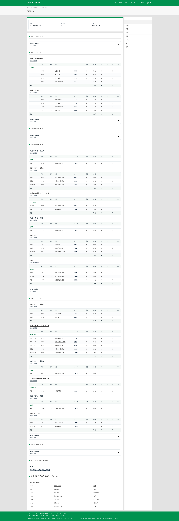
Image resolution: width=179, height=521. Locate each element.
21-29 (75, 349)
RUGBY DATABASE (33, 3)
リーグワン (134, 3)
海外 (127, 36)
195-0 (75, 408)
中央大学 (57, 78)
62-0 (75, 177)
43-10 (75, 422)
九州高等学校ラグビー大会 (39, 193)
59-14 (75, 71)
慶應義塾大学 (58, 496)
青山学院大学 (59, 107)
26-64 (75, 81)
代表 (127, 32)
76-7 (75, 313)
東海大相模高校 (59, 181)
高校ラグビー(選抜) (37, 168)
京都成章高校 (59, 345)
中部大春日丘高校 (60, 251)
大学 (120, 3)
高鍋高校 (57, 244)
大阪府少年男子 (59, 272)
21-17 (75, 272)
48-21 (75, 110)
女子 (127, 47)
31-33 (75, 184)
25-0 (75, 317)
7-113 (75, 103)
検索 (142, 3)
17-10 (75, 352)
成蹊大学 (57, 71)
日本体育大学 (36, 7)
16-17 (75, 209)
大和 (95, 496)
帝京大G (96, 493)
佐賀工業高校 (96, 25)
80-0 (75, 205)
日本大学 (57, 74)
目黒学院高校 (59, 248)
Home (28, 7)
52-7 (75, 244)
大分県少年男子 (59, 276)
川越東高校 (58, 313)
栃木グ (96, 503)
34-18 (75, 276)
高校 (114, 3)
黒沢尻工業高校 (59, 177)
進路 (126, 3)
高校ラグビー (35, 235)
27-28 (75, 280)
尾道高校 (57, 317)
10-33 (75, 391)
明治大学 (56, 489)
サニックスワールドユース (39, 326)
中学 (127, 43)
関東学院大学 (59, 81)
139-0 (75, 163)
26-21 (75, 107)
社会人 (128, 40)
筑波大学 (56, 503)
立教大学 (57, 110)
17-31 (75, 78)
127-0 (75, 373)
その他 (149, 3)
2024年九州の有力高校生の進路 (40, 470)
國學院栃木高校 (59, 184)
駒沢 (95, 486)
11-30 (75, 338)
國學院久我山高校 (60, 342)
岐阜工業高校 (59, 422)
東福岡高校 (58, 209)
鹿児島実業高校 (59, 205)
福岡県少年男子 (59, 280)
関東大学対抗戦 (35, 90)
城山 (95, 489)
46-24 (75, 74)
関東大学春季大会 (36, 58)
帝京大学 (57, 103)
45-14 (75, 248)
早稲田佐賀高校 (59, 163)
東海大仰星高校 (59, 338)
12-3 (75, 342)
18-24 (75, 426)
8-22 (75, 345)
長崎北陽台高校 (59, 352)
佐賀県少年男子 (34, 262)
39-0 (75, 181)
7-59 (75, 99)
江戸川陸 (96, 499)
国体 (31, 260)
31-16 (75, 251)
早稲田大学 (58, 99)
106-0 (75, 230)
